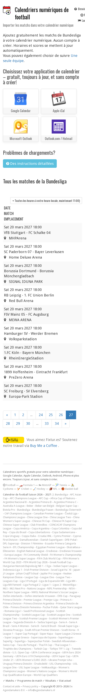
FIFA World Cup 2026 (35, 562)
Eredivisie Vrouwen (71, 551)
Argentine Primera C (65, 502)
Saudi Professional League (39, 611)
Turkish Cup (40, 648)
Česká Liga (71, 513)
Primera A (66, 599)
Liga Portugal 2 (31, 584)
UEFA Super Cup (61, 656)
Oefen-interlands (13, 596)
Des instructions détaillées (31, 163)
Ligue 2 (57, 584)
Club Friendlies (38, 524)
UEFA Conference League (45, 652)
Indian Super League (65, 566)
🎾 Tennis (61, 485)
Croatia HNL (45, 536)
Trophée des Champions (17, 648)
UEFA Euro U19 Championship (33, 656)
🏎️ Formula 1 (27, 485)
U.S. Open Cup (20, 652)
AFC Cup (43, 498)
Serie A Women (20, 626)
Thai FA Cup (45, 644)
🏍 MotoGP (45, 485)
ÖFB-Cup (62, 596)
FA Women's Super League (20, 558)
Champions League (14, 517)
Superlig (7, 641)
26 (61, 415)
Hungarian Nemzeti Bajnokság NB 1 (23, 566)
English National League (30, 551)
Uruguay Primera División (17, 663)
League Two (63, 577)
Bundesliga (23, 509)
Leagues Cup (10, 581)
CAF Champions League (18, 513)
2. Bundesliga (60, 494)
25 (51, 415)
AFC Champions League (23, 498)
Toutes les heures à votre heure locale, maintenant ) (47, 200)
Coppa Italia (29, 536)
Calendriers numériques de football (42, 13)
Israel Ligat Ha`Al (61, 569)
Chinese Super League (15, 524)
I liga (48, 566)
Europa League (13, 554)
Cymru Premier (62, 536)
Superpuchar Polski (39, 641)
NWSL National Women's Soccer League (54, 592)
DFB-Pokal (70, 539)
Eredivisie (52, 551)
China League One (37, 517)
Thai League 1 (62, 644)
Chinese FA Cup (41, 521)
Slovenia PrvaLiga (13, 629)
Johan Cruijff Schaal (27, 573)
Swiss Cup (9, 644)
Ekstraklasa (73, 547)
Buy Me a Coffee (44, 446)
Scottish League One (58, 614)
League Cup (31, 577)
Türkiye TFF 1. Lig (59, 648)
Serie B (35, 626)
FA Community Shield (36, 554)
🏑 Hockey (39, 488)
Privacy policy (30, 686)
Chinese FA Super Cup (64, 521)
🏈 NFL (53, 488)
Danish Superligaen (52, 539)
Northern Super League (16, 592)
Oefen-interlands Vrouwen (40, 596)
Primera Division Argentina (39, 603)
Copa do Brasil (17, 532)
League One (47, 577)
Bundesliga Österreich (68, 509)
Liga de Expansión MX (51, 581)
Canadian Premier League (48, 513)
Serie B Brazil (48, 626)
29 (18, 423)
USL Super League (29, 667)
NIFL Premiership (57, 588)
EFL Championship (23, 547)
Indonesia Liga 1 (12, 569)
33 (47, 423)
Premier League (33, 599)
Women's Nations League (41, 671)
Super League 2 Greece (68, 633)
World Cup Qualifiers (46, 674)
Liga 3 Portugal (28, 581)
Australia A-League (14, 505)
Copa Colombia (60, 528)
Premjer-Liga (51, 599)
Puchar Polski (50, 607)
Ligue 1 (46, 584)
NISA (72, 588)
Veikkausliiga (49, 667)
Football (10, 485)
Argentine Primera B (40, 502)
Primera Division (12, 603)
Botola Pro (9, 509)
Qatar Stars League (71, 607)
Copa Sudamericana (63, 532)
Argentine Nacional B (15, 502)
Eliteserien (9, 551)
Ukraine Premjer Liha (60, 659)
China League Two (60, 517)
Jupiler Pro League (51, 573)
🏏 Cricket (23, 488)
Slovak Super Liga (68, 626)
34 (57, 423)
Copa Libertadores (39, 532)
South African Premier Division (42, 629)
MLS (5, 588)
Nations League (36, 588)
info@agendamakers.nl (41, 690)
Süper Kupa (46, 633)
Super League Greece (17, 637)
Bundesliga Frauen (42, 509)
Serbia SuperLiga (47, 622)
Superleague (65, 637)
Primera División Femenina (26, 607)
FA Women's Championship (65, 554)
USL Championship (60, 663)
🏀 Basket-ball (69, 488)
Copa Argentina (40, 528)
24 (41, 415)
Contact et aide (11, 686)
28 (8, 423)
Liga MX (70, 581)
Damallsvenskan (29, 539)
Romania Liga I (13, 611)
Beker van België (44, 505)
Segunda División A (24, 622)
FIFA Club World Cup (49, 558)
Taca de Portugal (26, 644)
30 (28, 423)
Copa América (21, 528)
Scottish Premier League (33, 618)
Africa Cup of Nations (62, 498)
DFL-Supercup (11, 543)
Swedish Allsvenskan (64, 641)
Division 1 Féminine (32, 543)
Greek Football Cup (60, 562)
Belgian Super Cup (66, 505)
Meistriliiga (69, 584)
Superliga (20, 641)
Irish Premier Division (36, 569)
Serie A (63, 622)
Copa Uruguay (11, 536)
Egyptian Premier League (50, 547)
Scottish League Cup (33, 614)
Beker (30, 505)
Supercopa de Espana (43, 637)
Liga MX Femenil (12, 584)
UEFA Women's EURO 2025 (31, 659)
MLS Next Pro (17, 588)
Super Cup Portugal (26, 633)
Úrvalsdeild (40, 663)
